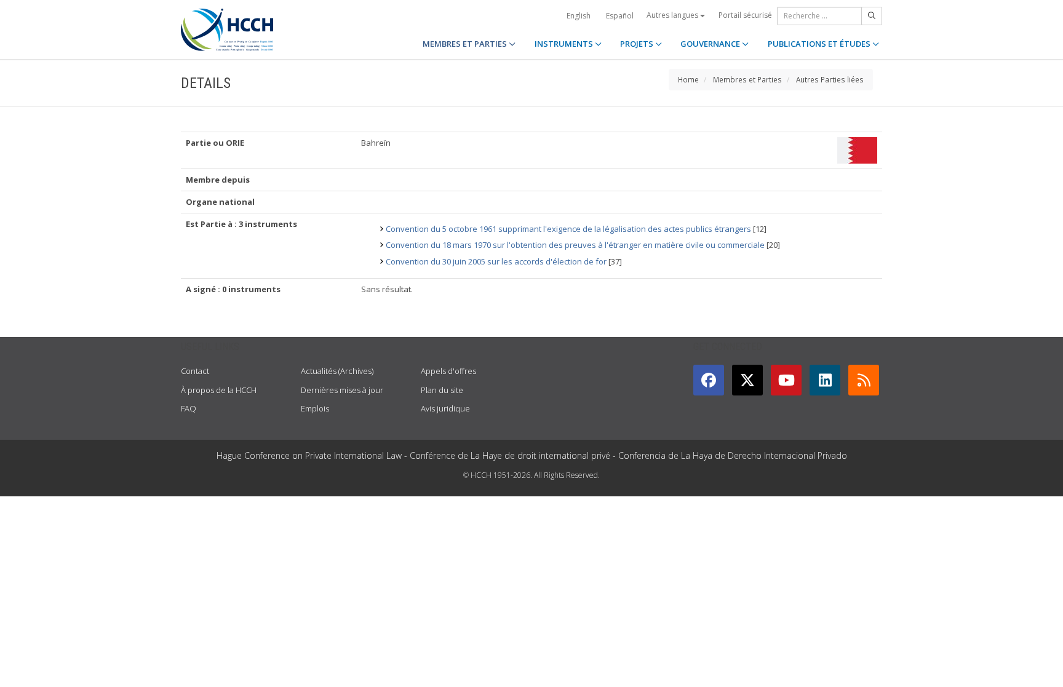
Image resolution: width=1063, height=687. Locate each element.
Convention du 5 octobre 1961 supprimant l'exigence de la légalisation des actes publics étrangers (568, 228)
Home (688, 79)
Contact (195, 370)
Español (620, 15)
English (579, 15)
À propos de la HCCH (219, 389)
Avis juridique (445, 408)
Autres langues (673, 15)
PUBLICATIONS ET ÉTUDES (820, 43)
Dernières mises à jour (342, 389)
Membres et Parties (747, 79)
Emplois (315, 408)
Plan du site (442, 389)
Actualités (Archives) (337, 370)
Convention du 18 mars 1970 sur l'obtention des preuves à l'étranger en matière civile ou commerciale (575, 244)
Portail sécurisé (745, 15)
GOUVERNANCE (711, 43)
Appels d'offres (448, 370)
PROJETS (637, 43)
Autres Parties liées (830, 79)
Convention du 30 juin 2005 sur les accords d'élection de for (496, 261)
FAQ (188, 408)
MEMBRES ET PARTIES (466, 43)
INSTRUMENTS (565, 43)
